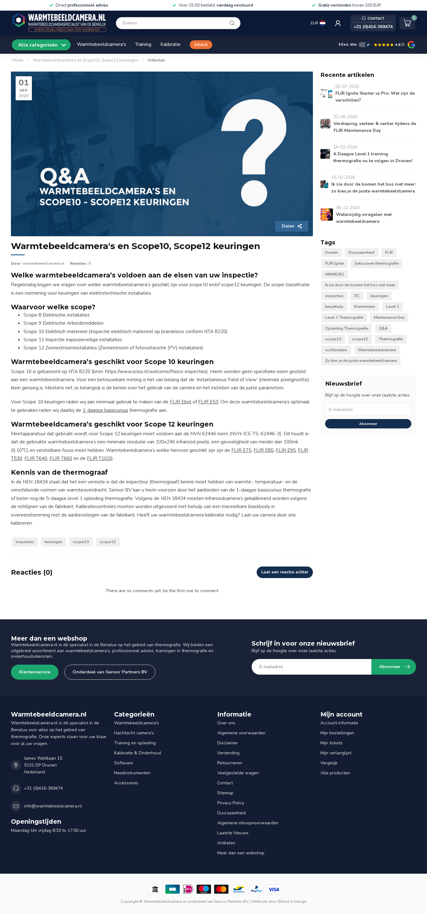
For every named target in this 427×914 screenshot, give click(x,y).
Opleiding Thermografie (346, 328)
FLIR (389, 252)
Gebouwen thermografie (376, 263)
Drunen (331, 252)
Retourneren (229, 763)
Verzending (228, 753)
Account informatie (339, 723)
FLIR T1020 (100, 458)
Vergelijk (329, 763)
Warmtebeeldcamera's (101, 44)
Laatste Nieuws (233, 833)
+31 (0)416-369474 (43, 788)
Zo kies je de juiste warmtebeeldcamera (361, 360)
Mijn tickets (331, 743)
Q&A (383, 328)
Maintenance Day (389, 317)
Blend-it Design (292, 901)
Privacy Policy (230, 803)
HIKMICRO (334, 274)
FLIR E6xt (180, 401)
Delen (288, 226)
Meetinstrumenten (132, 773)
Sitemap (225, 793)
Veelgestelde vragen (238, 773)
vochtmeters (336, 349)
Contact (225, 783)
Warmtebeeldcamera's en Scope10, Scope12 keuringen (85, 60)
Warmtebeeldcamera (377, 349)
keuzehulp (334, 306)
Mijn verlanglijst (335, 753)
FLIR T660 (60, 458)
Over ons (226, 723)
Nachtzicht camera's (134, 733)
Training (143, 44)
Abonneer (368, 423)
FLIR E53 (208, 401)
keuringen (53, 541)
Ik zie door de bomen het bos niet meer (360, 284)
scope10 (81, 541)
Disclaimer (227, 743)
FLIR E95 (286, 450)
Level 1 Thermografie (344, 317)
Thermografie (391, 339)
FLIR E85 (264, 450)
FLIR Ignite (334, 263)
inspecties (25, 541)
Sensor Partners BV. (231, 901)
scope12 (108, 541)
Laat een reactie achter (284, 572)
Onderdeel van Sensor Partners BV (110, 672)
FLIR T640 (35, 458)
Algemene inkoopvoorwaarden (248, 823)
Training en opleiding (135, 743)
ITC (357, 295)
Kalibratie (170, 44)
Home (17, 60)
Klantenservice (34, 672)
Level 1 (392, 306)
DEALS (201, 44)
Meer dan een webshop (240, 853)
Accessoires (126, 783)
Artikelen (156, 60)
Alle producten (335, 773)
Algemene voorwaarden (241, 733)
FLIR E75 (241, 450)
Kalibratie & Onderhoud (137, 753)
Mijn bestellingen (337, 733)
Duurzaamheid (361, 252)
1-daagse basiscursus (105, 410)
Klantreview (364, 306)
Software (123, 763)
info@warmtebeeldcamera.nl (53, 806)
